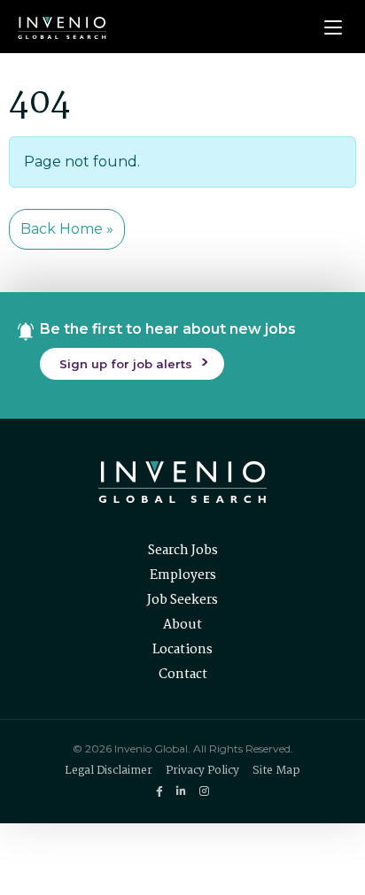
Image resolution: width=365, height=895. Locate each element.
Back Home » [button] (66, 228)
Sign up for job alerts (125, 364)
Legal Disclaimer (108, 770)
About (182, 625)
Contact (183, 674)
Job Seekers (182, 600)
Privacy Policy (202, 770)
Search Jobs (183, 550)
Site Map (276, 770)
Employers (183, 575)
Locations (182, 649)
